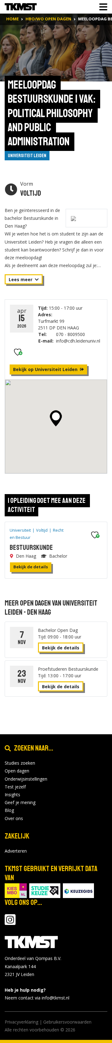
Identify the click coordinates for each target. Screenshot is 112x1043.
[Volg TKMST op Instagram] (10, 923)
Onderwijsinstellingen (26, 779)
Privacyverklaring (21, 1022)
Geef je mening (20, 802)
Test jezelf (15, 787)
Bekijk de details (30, 567)
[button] (55, 418)
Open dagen (17, 771)
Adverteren (16, 851)
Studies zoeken (20, 763)
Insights (12, 795)
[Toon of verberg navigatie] (101, 6)
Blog (9, 810)
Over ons (14, 818)
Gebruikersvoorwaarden (67, 1022)
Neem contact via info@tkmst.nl (37, 998)
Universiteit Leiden (27, 155)
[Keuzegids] (78, 890)
